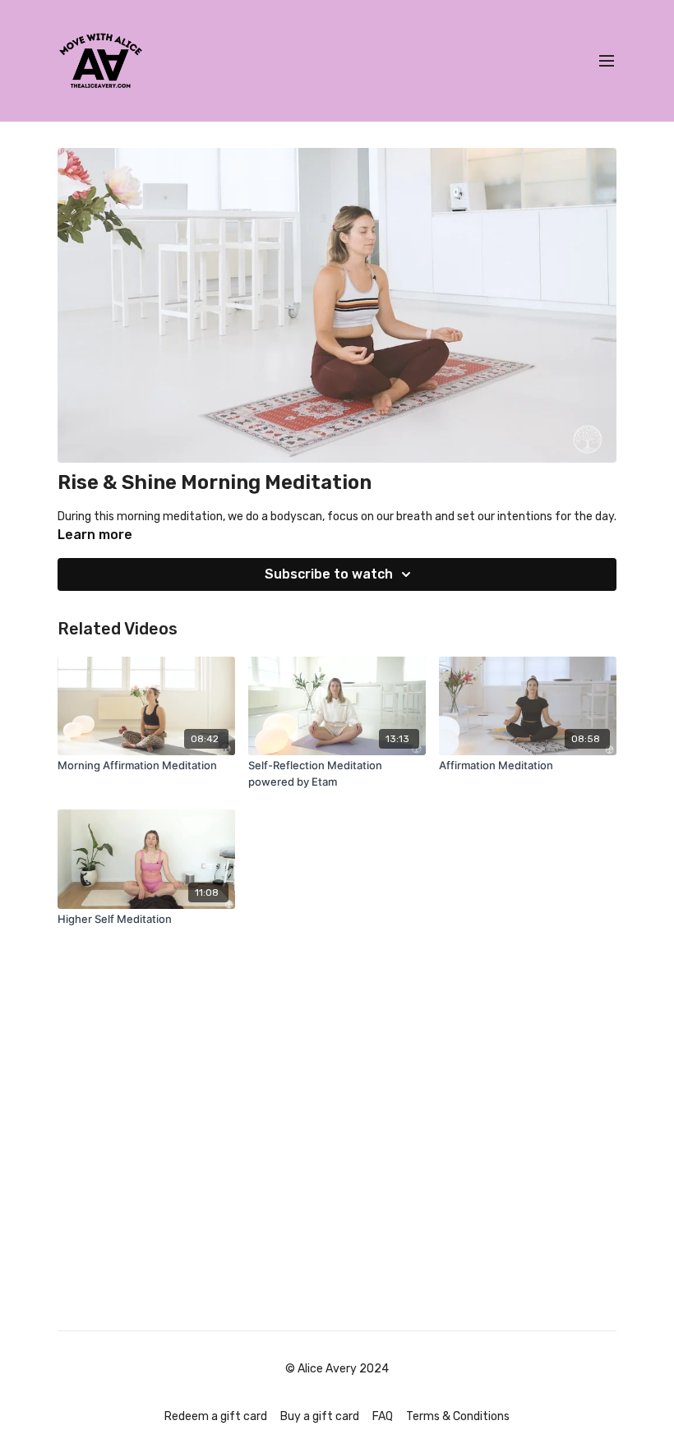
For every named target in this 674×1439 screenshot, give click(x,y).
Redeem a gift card (215, 1416)
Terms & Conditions (458, 1416)
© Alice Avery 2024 (337, 1369)
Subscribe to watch (329, 574)
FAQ (382, 1416)
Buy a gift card (319, 1416)
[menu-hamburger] (606, 61)
